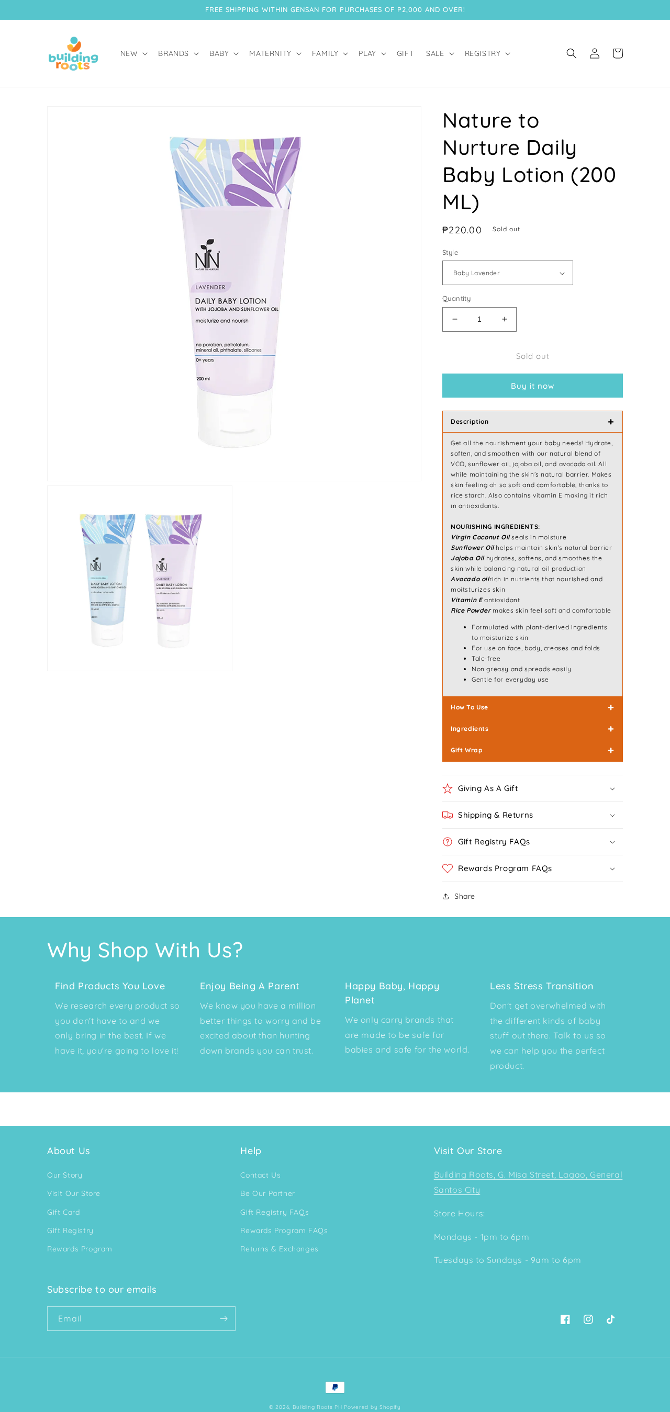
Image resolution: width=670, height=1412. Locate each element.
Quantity (456, 298)
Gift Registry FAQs (274, 1212)
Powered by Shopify (372, 1407)
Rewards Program (80, 1248)
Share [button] (464, 896)
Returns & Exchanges (279, 1248)
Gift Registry (70, 1230)
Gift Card (63, 1212)
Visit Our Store (73, 1193)
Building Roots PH (317, 1407)
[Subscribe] (223, 1318)
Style (450, 252)
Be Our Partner (267, 1193)
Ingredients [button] (533, 728)
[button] (133, 53)
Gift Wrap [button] (533, 749)
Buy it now (532, 386)
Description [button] (533, 421)
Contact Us (260, 1175)
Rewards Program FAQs (284, 1230)
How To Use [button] (533, 707)
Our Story (64, 1175)
